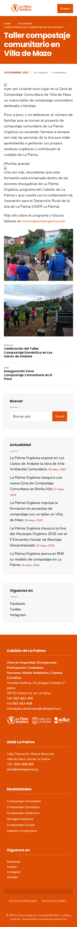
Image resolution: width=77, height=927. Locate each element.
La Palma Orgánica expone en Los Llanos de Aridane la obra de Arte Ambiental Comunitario (37, 463)
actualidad (25, 23)
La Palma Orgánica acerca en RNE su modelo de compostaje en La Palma (37, 559)
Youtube (12, 877)
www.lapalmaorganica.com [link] (43, 221)
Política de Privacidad (23, 901)
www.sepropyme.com (54, 919)
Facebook (17, 603)
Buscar (59, 416)
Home (7, 23)
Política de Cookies (54, 901)
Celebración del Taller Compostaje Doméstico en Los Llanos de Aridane (28, 351)
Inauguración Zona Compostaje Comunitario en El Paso (28, 373)
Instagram (18, 615)
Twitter (15, 609)
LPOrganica (60, 72)
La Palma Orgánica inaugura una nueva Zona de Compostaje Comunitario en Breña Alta (36, 483)
